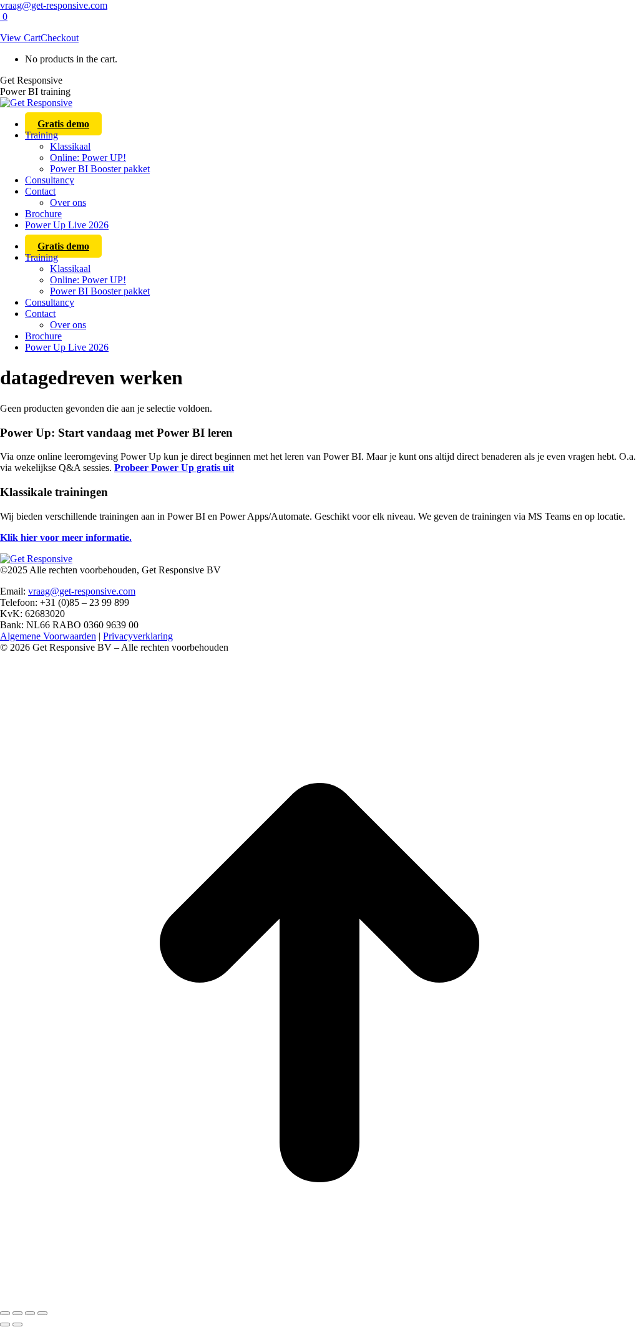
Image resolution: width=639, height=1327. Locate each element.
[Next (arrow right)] (17, 1324)
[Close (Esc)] (5, 1313)
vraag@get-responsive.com (53, 5)
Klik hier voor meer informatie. (66, 537)
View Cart (20, 37)
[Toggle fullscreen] (30, 1313)
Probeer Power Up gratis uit (174, 467)
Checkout (60, 37)
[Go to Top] (319, 1298)
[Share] (17, 1313)
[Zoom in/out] (42, 1313)
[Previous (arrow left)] (5, 1324)
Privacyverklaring (138, 636)
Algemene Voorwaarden (48, 636)
